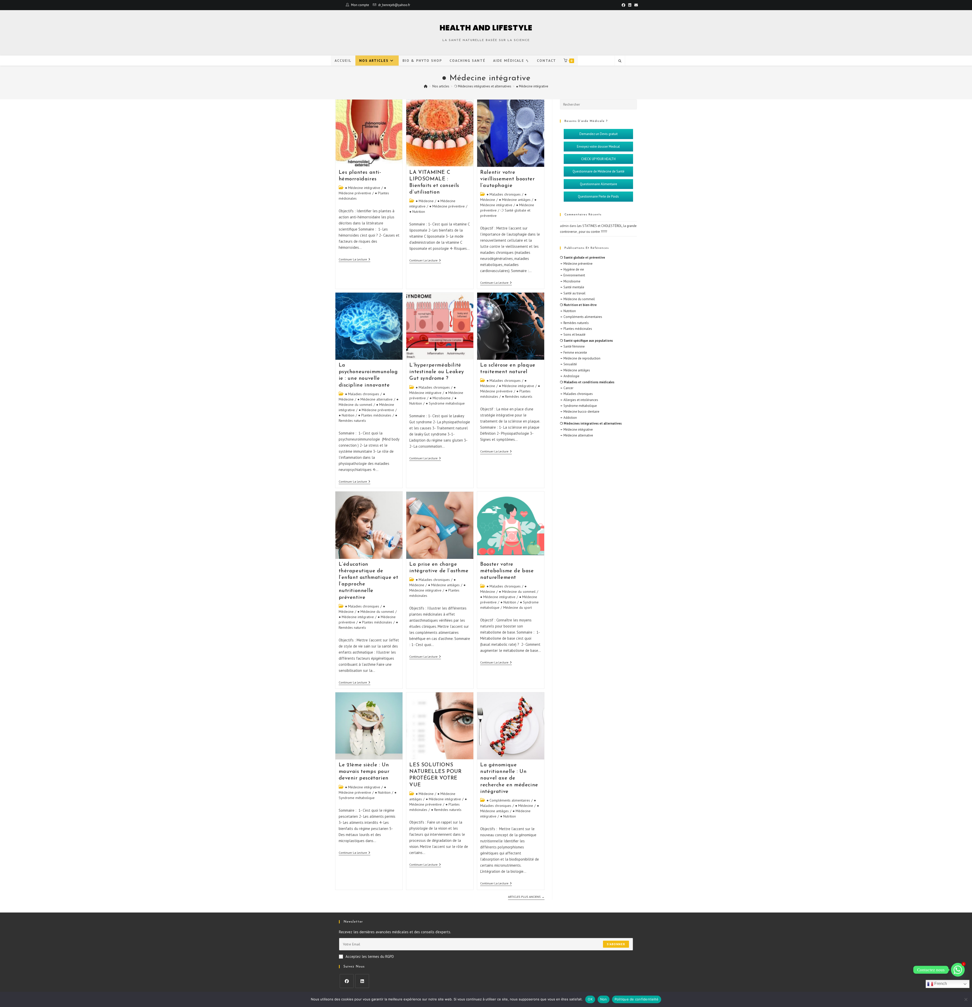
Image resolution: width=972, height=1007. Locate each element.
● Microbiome (440, 398)
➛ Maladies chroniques (576, 394)
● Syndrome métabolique (445, 403)
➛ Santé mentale (572, 287)
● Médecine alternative (375, 399)
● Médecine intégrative (532, 86)
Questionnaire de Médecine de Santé (598, 171)
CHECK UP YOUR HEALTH (598, 159)
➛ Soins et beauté (572, 334)
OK (590, 999)
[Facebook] (347, 981)
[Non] (965, 999)
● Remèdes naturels (517, 396)
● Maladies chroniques (504, 194)
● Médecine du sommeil (375, 611)
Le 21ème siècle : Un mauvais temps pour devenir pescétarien (364, 772)
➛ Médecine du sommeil (577, 299)
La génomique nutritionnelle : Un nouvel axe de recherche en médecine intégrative (509, 778)
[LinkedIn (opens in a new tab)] (630, 5)
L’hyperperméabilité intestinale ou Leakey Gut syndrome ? (436, 372)
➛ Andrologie (569, 376)
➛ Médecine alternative (576, 435)
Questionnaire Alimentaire (598, 184)
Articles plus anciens (526, 897)
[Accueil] (426, 86)
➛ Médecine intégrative (576, 429)
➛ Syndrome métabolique (578, 406)
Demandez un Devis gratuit (598, 134)
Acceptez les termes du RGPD (370, 956)
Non (603, 999)
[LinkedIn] (362, 981)
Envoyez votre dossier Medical (598, 146)
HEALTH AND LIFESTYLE (486, 27)
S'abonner (616, 944)
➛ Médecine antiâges (575, 370)
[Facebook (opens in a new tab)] (623, 5)
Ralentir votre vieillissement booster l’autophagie (507, 179)
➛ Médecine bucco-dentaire (579, 411)
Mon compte (360, 5)
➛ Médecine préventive (576, 263)
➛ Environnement (572, 275)
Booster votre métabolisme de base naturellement (507, 571)
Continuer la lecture (354, 259)
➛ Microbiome (570, 281)
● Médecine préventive (447, 206)
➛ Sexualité (568, 364)
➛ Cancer (566, 388)
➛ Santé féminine (572, 346)
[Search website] (619, 61)
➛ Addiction (568, 417)
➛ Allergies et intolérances (579, 400)
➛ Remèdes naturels (574, 323)
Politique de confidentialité (637, 999)
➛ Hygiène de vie (572, 269)
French (940, 983)
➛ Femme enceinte (573, 352)
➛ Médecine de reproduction (580, 358)
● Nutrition (417, 211)
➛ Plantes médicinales (576, 329)
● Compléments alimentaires (508, 800)
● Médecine (425, 201)
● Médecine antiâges (515, 199)
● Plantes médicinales (374, 415)
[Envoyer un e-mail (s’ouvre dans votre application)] (635, 5)
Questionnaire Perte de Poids (598, 196)
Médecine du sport (517, 607)
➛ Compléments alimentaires (581, 317)
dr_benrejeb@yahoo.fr (394, 5)
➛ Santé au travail (572, 293)
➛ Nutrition (568, 311)
